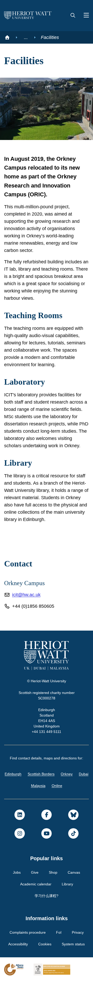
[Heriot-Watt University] (28, 15)
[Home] (7, 37)
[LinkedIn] (19, 822)
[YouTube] (46, 841)
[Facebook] (46, 822)
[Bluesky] (73, 822)
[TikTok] (73, 841)
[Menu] (84, 15)
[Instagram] (19, 841)
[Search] (73, 15)
